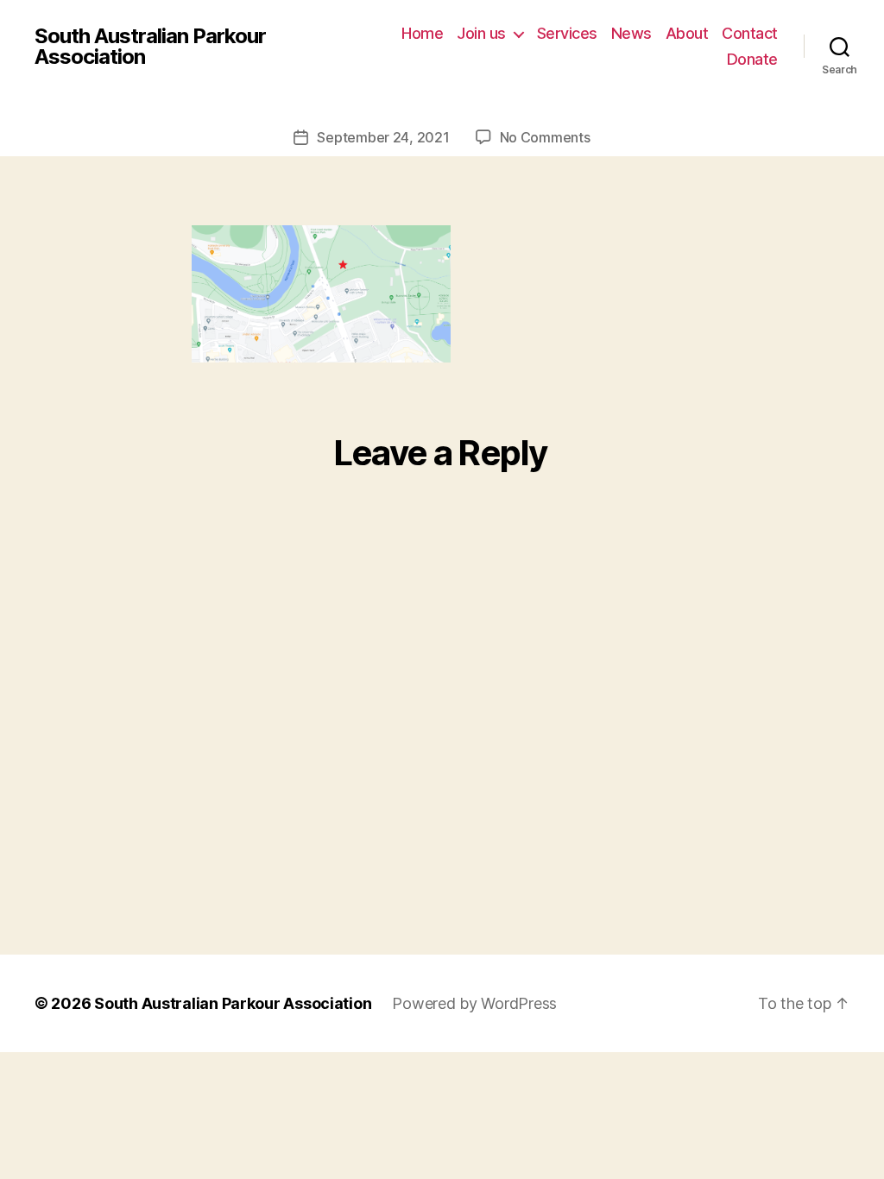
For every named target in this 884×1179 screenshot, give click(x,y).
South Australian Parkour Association (150, 46)
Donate (752, 59)
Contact (750, 33)
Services (567, 33)
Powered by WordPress (474, 1003)
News (631, 33)
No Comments (545, 137)
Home (422, 33)
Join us (481, 33)
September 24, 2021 (383, 137)
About (687, 33)
